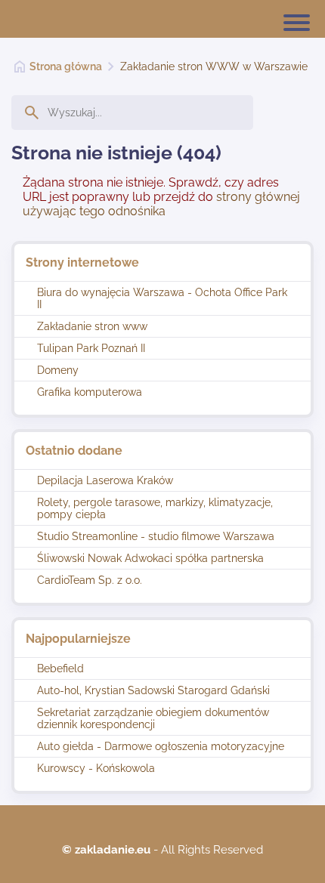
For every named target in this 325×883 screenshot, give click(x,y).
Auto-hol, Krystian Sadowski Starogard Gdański (153, 690)
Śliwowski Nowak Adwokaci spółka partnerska (150, 558)
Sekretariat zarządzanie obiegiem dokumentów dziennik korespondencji (153, 718)
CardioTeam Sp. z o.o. (89, 580)
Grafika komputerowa (89, 392)
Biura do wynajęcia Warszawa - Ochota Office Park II (162, 298)
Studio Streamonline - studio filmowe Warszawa (155, 536)
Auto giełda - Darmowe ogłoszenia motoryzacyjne (160, 746)
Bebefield (60, 668)
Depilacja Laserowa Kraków (105, 480)
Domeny (58, 370)
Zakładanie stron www (92, 326)
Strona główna (65, 66)
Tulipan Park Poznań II (91, 348)
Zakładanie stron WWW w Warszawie (214, 66)
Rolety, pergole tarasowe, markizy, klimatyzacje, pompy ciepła (155, 508)
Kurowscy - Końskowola (96, 768)
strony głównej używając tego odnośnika (161, 204)
